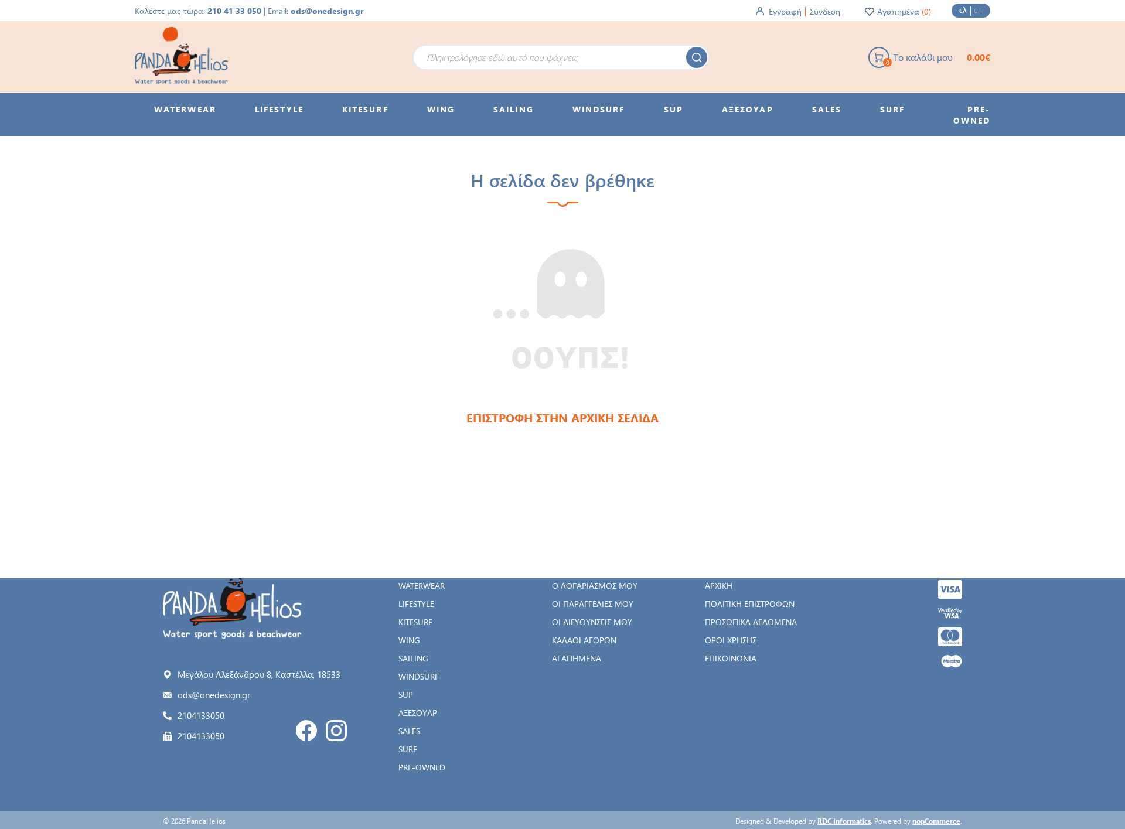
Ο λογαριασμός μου (595, 585)
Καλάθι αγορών (584, 640)
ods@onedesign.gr (327, 10)
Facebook (306, 730)
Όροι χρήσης (730, 640)
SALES (409, 730)
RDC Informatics (844, 820)
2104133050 (201, 715)
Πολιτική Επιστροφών (750, 603)
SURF (407, 749)
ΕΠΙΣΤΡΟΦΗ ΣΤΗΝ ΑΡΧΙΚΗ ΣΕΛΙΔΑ (562, 417)
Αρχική (718, 585)
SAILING (413, 658)
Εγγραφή (785, 11)
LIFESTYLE (416, 603)
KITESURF (415, 621)
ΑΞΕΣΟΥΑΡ (417, 712)
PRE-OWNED (421, 767)
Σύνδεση (825, 11)
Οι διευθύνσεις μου (592, 621)
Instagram (336, 730)
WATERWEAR (421, 585)
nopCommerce (936, 820)
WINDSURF (418, 676)
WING (409, 640)
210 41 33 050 (234, 10)
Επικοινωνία (730, 658)
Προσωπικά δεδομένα (751, 621)
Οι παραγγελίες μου (592, 603)
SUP (405, 694)
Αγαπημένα (576, 658)
